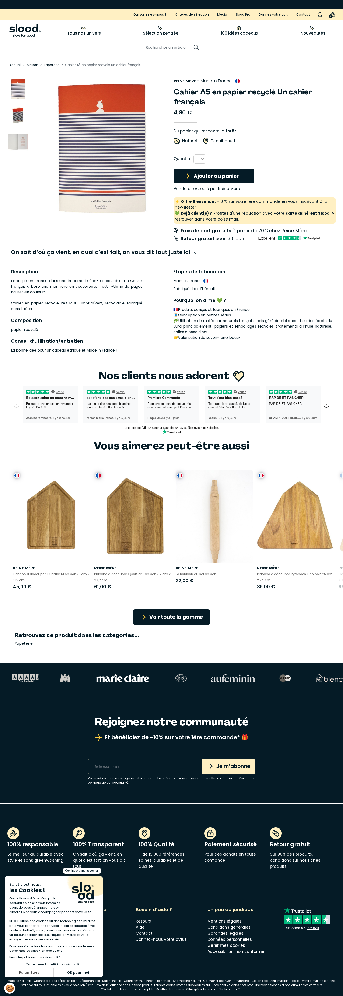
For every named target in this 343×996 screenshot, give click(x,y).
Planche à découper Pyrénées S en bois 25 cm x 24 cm (294, 577)
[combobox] (199, 159)
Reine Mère (185, 81)
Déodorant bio (90, 981)
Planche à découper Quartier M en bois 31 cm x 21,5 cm (51, 577)
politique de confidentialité (108, 783)
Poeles (295, 981)
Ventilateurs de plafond (318, 981)
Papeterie (23, 643)
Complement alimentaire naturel (147, 981)
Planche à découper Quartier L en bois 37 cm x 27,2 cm (132, 577)
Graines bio (42, 981)
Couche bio (260, 981)
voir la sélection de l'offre (225, 989)
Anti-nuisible (279, 981)
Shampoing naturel (187, 981)
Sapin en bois (112, 981)
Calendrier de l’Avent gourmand (226, 981)
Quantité (183, 159)
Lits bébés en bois (64, 981)
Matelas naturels (20, 981)
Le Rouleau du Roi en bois (196, 574)
